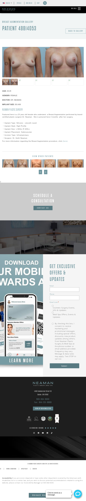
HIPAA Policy (24, 469)
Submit (64, 366)
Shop (38, 3)
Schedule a (43, 198)
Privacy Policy (41, 495)
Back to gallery (75, 31)
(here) (65, 141)
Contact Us (43, 208)
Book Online (29, 3)
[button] (80, 64)
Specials (19, 3)
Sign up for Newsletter (43, 408)
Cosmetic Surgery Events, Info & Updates (64, 309)
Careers (35, 469)
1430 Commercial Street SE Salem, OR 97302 (43, 393)
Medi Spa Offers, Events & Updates (64, 315)
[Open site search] (45, 3)
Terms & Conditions (11, 469)
